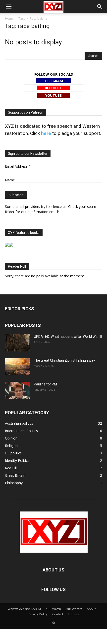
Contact (57, 614)
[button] (8, 6)
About (91, 609)
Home (9, 18)
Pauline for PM (45, 384)
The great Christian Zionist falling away (64, 360)
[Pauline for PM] (17, 390)
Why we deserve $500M (24, 609)
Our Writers (74, 609)
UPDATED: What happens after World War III (68, 337)
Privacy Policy (38, 614)
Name (10, 180)
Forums (73, 614)
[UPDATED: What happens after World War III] (17, 342)
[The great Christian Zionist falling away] (17, 366)
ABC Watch (53, 609)
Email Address (18, 166)
